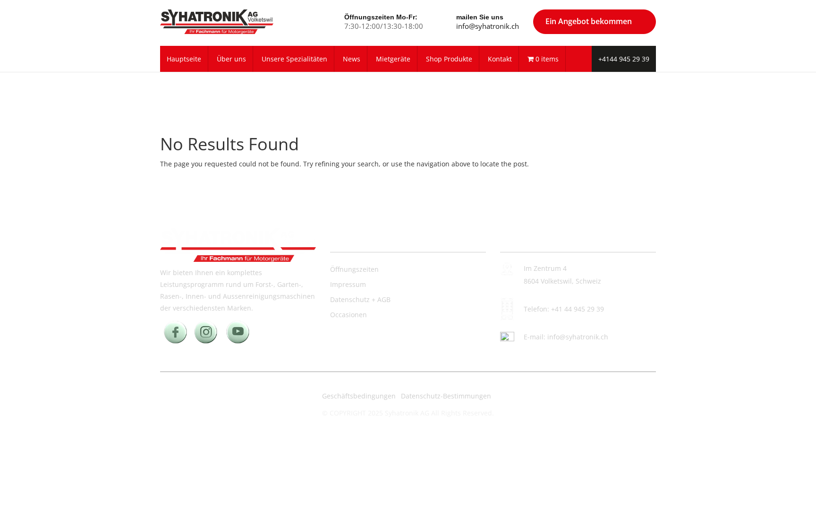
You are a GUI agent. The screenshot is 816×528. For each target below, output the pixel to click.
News (351, 58)
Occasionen (348, 314)
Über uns (231, 58)
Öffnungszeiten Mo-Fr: (380, 17)
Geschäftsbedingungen (359, 395)
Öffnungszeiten (354, 269)
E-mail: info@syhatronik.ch (566, 336)
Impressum (348, 284)
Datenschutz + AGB (360, 299)
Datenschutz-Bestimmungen (446, 395)
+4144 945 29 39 (623, 58)
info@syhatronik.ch (487, 26)
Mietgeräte (393, 58)
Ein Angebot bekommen (588, 21)
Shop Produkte (449, 58)
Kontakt (500, 58)
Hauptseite (184, 58)
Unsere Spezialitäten (294, 58)
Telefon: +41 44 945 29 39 (564, 308)
